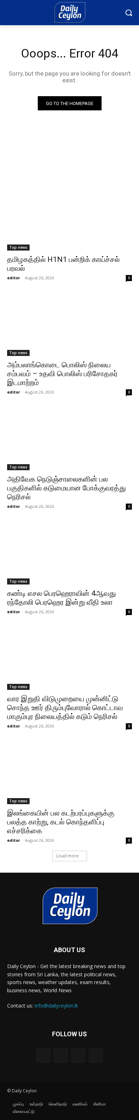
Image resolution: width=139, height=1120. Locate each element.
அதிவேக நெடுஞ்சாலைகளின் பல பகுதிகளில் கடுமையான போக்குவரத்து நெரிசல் (66, 488)
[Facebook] (43, 1055)
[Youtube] (96, 1055)
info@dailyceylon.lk (56, 1005)
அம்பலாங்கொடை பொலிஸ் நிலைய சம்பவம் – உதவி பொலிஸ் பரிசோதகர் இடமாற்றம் (62, 374)
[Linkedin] (78, 1055)
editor (13, 277)
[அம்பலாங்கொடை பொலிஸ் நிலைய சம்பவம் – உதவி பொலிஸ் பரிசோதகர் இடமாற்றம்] (69, 325)
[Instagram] (61, 1055)
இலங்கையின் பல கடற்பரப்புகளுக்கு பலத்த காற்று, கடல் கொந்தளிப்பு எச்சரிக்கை (60, 822)
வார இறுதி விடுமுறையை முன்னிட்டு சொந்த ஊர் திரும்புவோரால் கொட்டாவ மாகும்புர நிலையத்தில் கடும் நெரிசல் (65, 707)
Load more (67, 856)
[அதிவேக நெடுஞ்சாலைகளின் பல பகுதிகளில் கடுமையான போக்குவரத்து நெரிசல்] (69, 439)
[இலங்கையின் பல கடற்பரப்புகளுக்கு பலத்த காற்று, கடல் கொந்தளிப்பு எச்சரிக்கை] (69, 773)
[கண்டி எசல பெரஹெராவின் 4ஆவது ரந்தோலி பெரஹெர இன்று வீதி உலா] (69, 553)
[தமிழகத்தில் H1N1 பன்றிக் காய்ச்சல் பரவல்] (69, 219)
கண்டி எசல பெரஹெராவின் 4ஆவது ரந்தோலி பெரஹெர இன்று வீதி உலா (61, 597)
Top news (18, 247)
